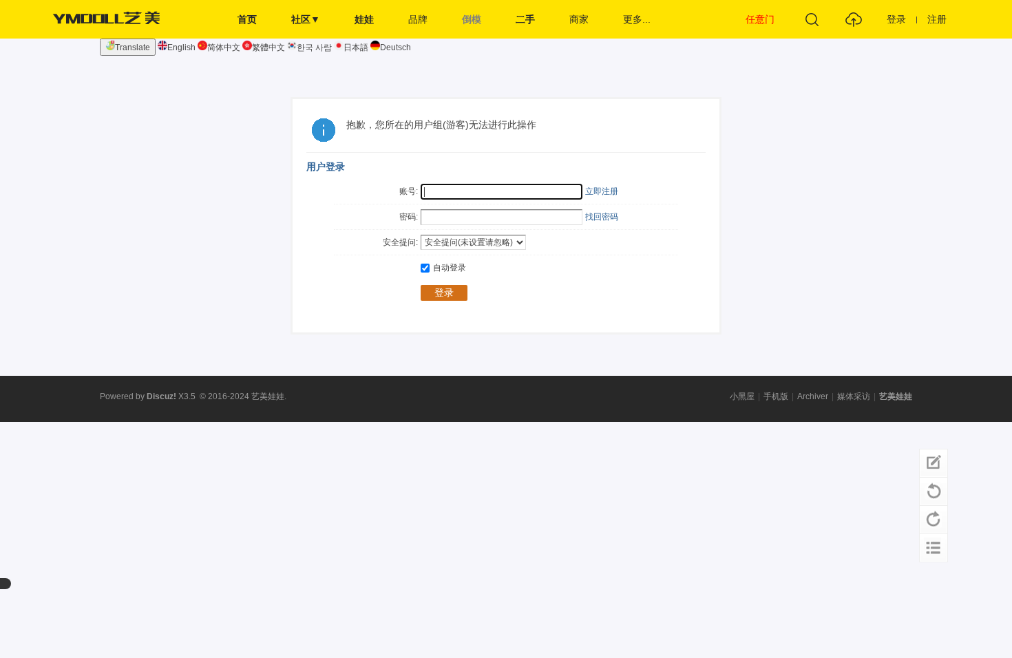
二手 (525, 19)
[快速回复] (933, 463)
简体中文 (223, 47)
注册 (937, 19)
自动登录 (449, 268)
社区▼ (305, 19)
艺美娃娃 (895, 396)
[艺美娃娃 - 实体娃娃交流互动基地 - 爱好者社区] (110, 36)
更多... (637, 19)
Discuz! (161, 396)
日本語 (356, 47)
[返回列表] (933, 547)
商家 (579, 19)
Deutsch (395, 47)
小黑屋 (742, 396)
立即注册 (601, 191)
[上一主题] (933, 491)
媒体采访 (853, 396)
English (181, 47)
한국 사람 (314, 47)
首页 (247, 19)
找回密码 (601, 217)
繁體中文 (268, 47)
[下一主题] (933, 519)
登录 (896, 19)
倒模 (471, 19)
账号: (408, 191)
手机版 (775, 396)
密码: (408, 217)
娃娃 (364, 19)
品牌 (418, 19)
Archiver (812, 396)
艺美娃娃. (268, 396)
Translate (132, 47)
